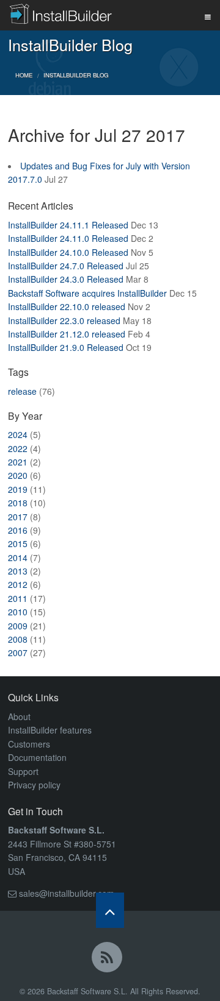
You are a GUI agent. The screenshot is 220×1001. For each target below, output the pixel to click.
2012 (18, 584)
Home (23, 75)
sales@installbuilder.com (66, 893)
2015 (18, 543)
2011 (18, 598)
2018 (18, 503)
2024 (18, 434)
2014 (18, 557)
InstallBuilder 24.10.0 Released (68, 252)
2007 (18, 652)
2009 (18, 626)
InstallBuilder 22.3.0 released (64, 320)
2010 (18, 612)
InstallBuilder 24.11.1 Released (68, 225)
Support (23, 771)
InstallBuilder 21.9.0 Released (65, 347)
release (22, 391)
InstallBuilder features (50, 730)
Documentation (37, 757)
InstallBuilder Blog (75, 75)
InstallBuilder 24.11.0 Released (68, 238)
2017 (18, 517)
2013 (18, 571)
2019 (18, 489)
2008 (18, 639)
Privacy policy (34, 785)
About (19, 716)
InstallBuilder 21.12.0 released (66, 334)
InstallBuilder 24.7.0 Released (65, 266)
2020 (18, 475)
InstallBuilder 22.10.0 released (66, 306)
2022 (18, 448)
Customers (29, 744)
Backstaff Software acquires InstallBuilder (87, 293)
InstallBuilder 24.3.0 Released (65, 279)
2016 (18, 530)
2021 (18, 462)
